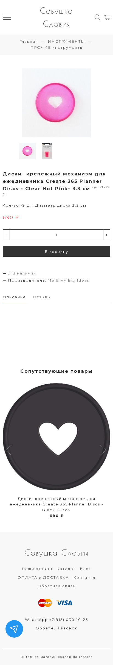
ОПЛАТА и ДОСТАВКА (43, 577)
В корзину (56, 251)
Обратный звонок (56, 628)
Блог (85, 568)
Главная (28, 41)
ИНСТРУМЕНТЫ (66, 41)
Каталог (66, 568)
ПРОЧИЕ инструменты (56, 47)
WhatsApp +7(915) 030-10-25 (56, 619)
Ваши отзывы (37, 568)
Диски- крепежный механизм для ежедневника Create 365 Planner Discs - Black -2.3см (56, 504)
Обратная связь (56, 586)
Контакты (84, 577)
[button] (9, 451)
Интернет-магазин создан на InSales (57, 657)
